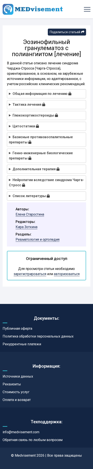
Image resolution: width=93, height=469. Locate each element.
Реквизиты (12, 384)
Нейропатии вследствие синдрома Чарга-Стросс (46, 182)
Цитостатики (24, 126)
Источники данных (18, 376)
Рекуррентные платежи (22, 344)
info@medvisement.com (21, 432)
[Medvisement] (33, 9)
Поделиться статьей (65, 32)
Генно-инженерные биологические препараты (41, 155)
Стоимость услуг (16, 392)
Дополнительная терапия (34, 169)
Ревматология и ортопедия (37, 239)
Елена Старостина (30, 214)
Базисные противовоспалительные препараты (41, 139)
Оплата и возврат (17, 400)
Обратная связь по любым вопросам (33, 440)
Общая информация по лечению (40, 94)
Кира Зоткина (26, 227)
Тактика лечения (27, 104)
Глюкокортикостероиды (34, 115)
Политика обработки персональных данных (38, 336)
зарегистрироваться (30, 274)
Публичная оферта (17, 328)
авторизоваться (67, 274)
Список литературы (30, 196)
